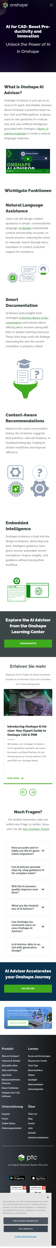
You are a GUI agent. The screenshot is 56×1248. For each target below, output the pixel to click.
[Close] (48, 1197)
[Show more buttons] (47, 171)
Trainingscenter (28, 643)
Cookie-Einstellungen (26, 1236)
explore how (28, 988)
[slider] (28, 171)
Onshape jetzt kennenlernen (18, 1023)
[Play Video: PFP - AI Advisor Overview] (28, 159)
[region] (26, 1219)
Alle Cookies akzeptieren (25, 1221)
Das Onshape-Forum (36, 829)
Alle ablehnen (26, 1229)
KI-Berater (25, 228)
